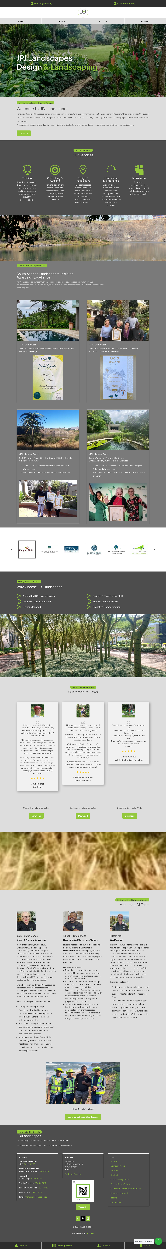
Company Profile (117, 1166)
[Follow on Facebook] (78, 1218)
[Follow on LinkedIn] (83, 1218)
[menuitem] (41, 3)
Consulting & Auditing (55, 179)
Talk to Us (23, 133)
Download (36, 815)
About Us (114, 1161)
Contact (114, 1175)
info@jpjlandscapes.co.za (36, 1197)
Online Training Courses (120, 1179)
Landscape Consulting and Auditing (125, 1188)
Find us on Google (73, 1174)
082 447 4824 (43, 1171)
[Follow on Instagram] (88, 1218)
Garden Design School (120, 1184)
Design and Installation (120, 1193)
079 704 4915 (37, 1178)
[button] (154, 549)
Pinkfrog (89, 1233)
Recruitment (139, 178)
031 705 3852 (36, 1192)
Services (114, 1170)
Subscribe (83, 1207)
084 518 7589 (29, 1164)
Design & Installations (83, 179)
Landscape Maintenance (111, 179)
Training (27, 178)
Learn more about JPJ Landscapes (83, 1117)
